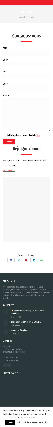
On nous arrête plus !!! (19, 330)
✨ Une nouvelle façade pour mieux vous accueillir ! (27, 312)
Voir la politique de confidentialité (32, 422)
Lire (38, 135)
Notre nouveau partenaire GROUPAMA (26, 322)
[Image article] (5, 312)
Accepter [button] (10, 422)
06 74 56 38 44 (9, 171)
